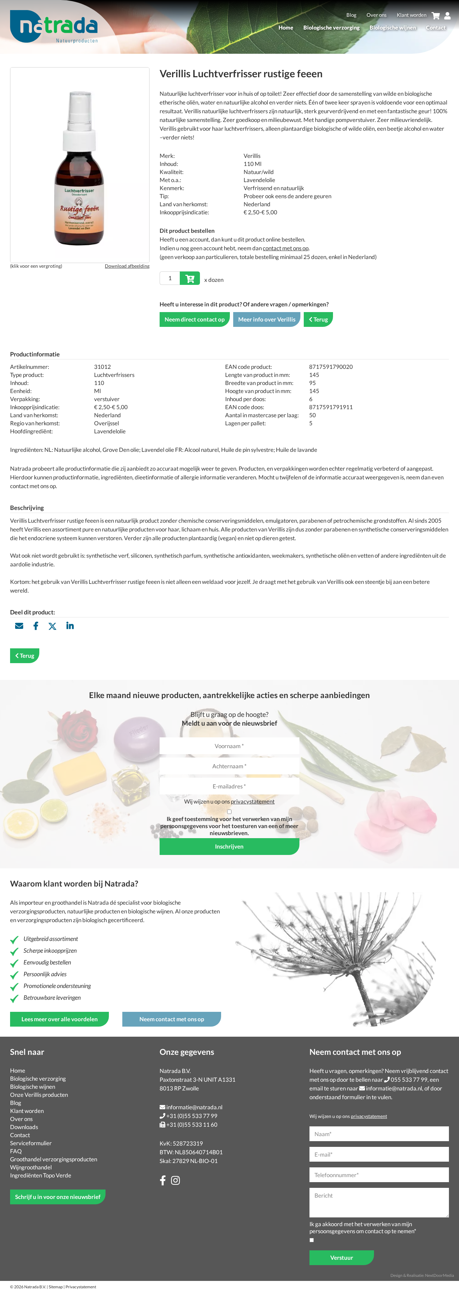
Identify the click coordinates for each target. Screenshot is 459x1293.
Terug (321, 319)
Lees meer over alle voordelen (60, 1019)
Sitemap (56, 1286)
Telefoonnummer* (337, 1174)
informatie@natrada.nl (194, 1107)
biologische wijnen (150, 911)
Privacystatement (81, 1286)
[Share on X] (52, 626)
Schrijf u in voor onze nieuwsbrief (57, 1196)
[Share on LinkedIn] (70, 626)
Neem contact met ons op (171, 1019)
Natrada (98, 902)
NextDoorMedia (439, 1275)
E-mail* (324, 1154)
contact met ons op (285, 248)
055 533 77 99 (409, 1079)
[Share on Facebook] (35, 626)
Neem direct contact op (195, 319)
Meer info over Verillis (266, 319)
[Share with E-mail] (19, 626)
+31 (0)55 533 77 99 (191, 1115)
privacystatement (253, 801)
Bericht (324, 1195)
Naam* (323, 1133)
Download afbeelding (127, 266)
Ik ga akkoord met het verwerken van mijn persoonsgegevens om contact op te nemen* (362, 1227)
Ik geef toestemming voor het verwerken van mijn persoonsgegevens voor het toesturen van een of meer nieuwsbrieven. (229, 825)
